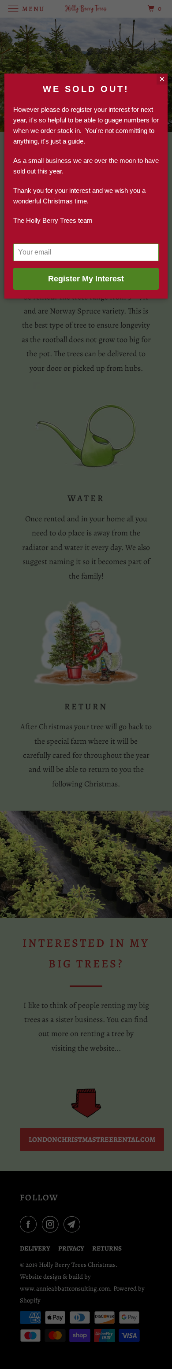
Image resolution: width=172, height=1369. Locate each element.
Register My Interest (86, 278)
